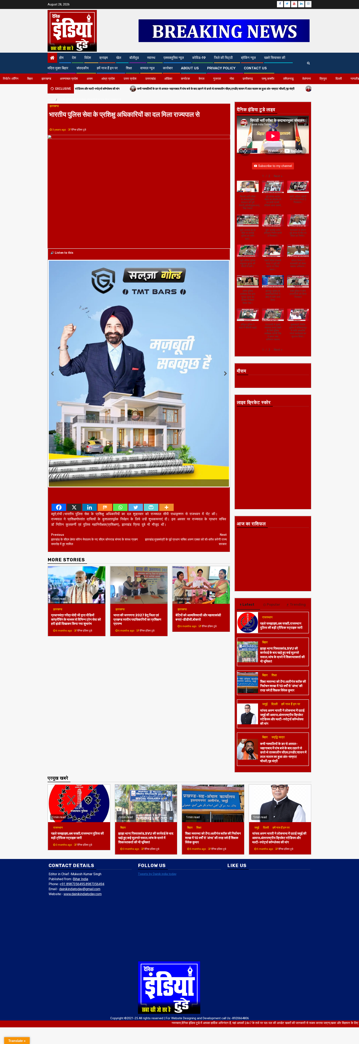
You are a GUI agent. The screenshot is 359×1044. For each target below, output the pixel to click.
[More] (166, 418)
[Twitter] (135, 418)
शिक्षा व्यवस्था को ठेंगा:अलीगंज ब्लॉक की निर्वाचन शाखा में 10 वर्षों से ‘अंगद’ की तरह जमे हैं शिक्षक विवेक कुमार (283, 686)
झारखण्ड (46, 79)
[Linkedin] (89, 418)
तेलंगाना (306, 79)
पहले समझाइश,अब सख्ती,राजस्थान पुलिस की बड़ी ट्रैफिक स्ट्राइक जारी (303, 88)
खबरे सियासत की (274, 58)
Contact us (255, 68)
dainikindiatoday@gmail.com (79, 889)
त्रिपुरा (323, 79)
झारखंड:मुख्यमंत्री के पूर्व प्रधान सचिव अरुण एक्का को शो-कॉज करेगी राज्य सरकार (186, 450)
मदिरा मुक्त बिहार (58, 68)
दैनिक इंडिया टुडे (78, 129)
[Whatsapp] (120, 418)
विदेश (87, 58)
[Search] (308, 63)
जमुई (265, 704)
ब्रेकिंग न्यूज (248, 58)
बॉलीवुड (134, 58)
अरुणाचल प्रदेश (69, 79)
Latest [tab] (248, 605)
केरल (201, 79)
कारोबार (168, 68)
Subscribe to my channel (275, 166)
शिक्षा (129, 68)
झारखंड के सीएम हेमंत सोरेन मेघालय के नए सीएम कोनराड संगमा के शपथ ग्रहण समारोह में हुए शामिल (94, 450)
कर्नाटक (185, 79)
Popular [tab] (273, 605)
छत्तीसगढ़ (248, 79)
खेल (118, 58)
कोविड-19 (199, 58)
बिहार (30, 79)
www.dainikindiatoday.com (83, 894)
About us (190, 68)
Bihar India (80, 879)
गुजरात (217, 79)
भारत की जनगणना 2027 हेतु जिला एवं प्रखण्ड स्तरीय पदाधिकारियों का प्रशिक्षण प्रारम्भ (137, 530)
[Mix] (105, 418)
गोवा (232, 79)
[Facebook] (59, 418)
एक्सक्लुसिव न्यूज (174, 58)
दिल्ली (339, 79)
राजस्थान (267, 617)
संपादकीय (82, 68)
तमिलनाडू (288, 79)
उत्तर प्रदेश (130, 79)
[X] (74, 418)
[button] (278, 176)
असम (90, 79)
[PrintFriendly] (151, 418)
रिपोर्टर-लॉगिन (10, 79)
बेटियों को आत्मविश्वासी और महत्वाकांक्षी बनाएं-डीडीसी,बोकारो (198, 528)
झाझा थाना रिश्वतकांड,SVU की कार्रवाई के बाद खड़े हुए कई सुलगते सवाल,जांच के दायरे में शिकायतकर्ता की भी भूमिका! (282, 654)
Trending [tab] (298, 605)
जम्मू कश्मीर (268, 79)
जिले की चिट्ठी (223, 58)
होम (61, 58)
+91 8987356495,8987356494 (82, 884)
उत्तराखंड (150, 79)
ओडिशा (168, 79)
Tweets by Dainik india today (157, 874)
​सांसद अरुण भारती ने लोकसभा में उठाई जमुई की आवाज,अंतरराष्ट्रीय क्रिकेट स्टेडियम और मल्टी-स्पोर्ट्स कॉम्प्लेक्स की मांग (282, 716)
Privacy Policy (221, 68)
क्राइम (103, 58)
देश (74, 58)
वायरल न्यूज (147, 68)
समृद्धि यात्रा (278, 737)
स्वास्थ (151, 58)
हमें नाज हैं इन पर (107, 68)
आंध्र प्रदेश (108, 79)
